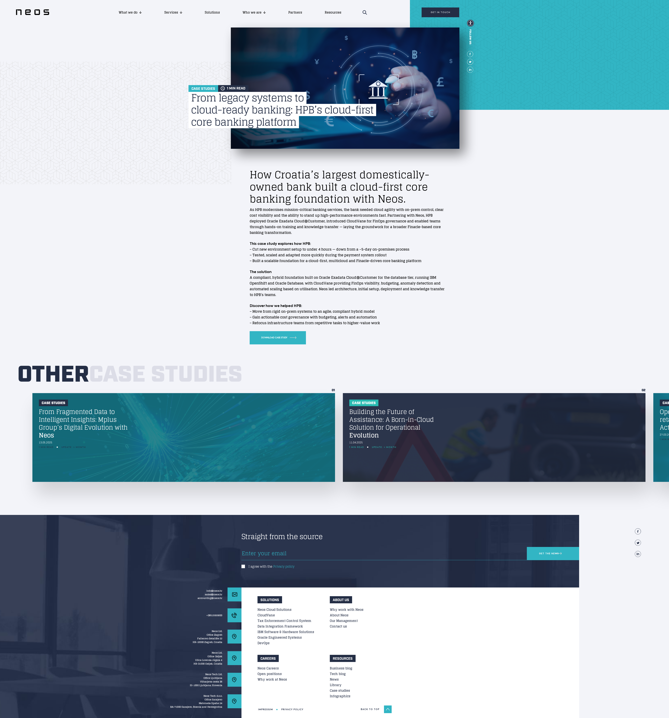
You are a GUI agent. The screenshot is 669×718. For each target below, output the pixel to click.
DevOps (263, 643)
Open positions (269, 674)
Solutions (212, 12)
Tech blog (338, 674)
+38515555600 (214, 615)
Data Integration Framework (280, 626)
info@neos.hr (214, 591)
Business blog (341, 668)
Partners (295, 12)
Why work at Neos (272, 679)
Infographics (340, 696)
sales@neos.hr (213, 594)
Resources (333, 12)
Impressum (265, 709)
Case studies (340, 690)
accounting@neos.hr (210, 598)
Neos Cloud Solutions (274, 609)
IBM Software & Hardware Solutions (285, 632)
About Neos (339, 615)
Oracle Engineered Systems (279, 637)
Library (335, 685)
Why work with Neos (346, 609)
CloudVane (266, 615)
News (334, 679)
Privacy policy (283, 566)
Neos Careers (268, 668)
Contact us (338, 626)
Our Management (344, 621)
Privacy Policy (292, 709)
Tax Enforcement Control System (284, 621)
